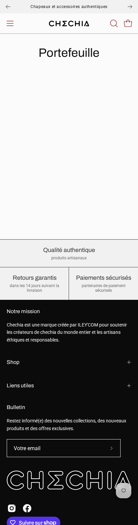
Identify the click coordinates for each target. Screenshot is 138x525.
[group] (69, 6)
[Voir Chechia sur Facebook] (27, 508)
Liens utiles (20, 385)
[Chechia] (69, 23)
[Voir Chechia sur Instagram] (12, 508)
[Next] (130, 7)
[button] (113, 23)
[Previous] (8, 7)
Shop (13, 362)
